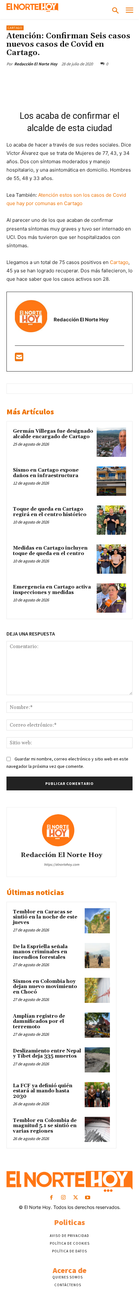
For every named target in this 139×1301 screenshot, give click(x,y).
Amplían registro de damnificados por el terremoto (39, 1021)
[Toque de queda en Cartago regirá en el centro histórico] (111, 520)
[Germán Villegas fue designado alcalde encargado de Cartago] (111, 442)
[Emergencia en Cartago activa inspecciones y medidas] (111, 598)
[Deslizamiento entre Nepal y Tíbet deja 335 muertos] (97, 1059)
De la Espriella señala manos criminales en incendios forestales (40, 952)
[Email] (107, 78)
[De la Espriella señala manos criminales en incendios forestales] (97, 955)
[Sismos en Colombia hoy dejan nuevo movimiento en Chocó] (97, 990)
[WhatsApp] (77, 78)
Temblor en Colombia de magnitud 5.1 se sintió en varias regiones (45, 1125)
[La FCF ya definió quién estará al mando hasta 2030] (97, 1094)
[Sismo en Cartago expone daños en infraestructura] (111, 481)
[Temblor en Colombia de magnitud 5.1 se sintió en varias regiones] (97, 1129)
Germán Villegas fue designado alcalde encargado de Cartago (53, 434)
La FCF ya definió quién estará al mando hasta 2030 (42, 1091)
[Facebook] (33, 78)
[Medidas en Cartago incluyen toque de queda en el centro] (111, 559)
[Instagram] (63, 1197)
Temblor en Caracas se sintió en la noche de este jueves (45, 917)
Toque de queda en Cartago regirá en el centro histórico (49, 512)
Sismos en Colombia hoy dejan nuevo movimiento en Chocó (45, 986)
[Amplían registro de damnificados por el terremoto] (97, 1025)
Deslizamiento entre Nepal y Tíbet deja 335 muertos (47, 1054)
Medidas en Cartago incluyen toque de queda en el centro (50, 551)
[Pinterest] (63, 78)
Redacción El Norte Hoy (35, 64)
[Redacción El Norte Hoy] (61, 830)
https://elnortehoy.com (61, 864)
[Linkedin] (92, 78)
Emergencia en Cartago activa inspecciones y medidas (52, 590)
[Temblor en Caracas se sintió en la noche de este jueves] (97, 920)
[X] (48, 78)
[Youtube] (87, 1197)
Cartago (15, 28)
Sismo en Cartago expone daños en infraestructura (46, 473)
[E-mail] (19, 359)
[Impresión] (122, 78)
